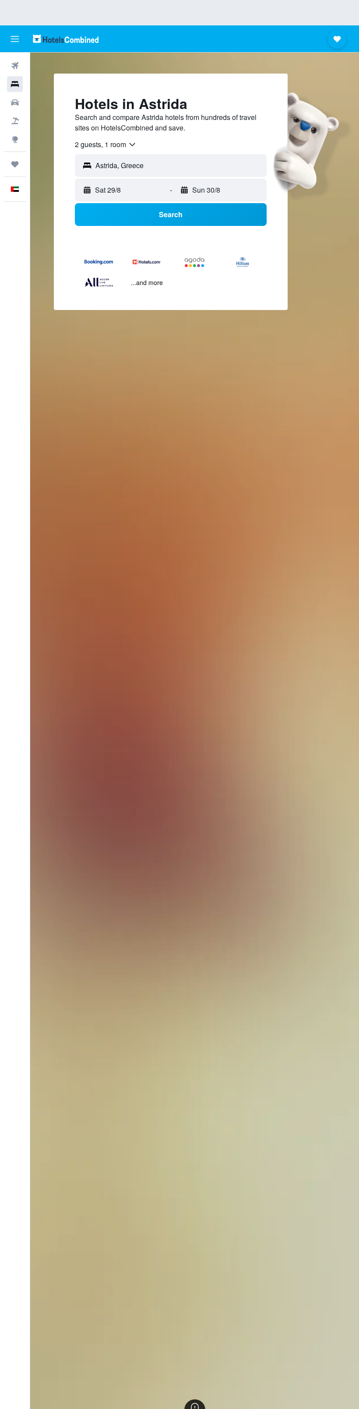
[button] (15, 39)
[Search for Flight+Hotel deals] (15, 121)
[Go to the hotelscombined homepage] (66, 39)
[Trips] (15, 164)
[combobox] (106, 144)
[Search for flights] (15, 65)
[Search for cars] (15, 102)
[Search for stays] (15, 84)
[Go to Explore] (15, 139)
